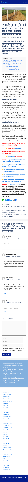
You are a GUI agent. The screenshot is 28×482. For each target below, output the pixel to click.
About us (4, 477)
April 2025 (6, 412)
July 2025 (5, 405)
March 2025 (6, 414)
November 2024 (7, 423)
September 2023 (7, 454)
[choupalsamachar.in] (5, 2)
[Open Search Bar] (19, 2)
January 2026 (6, 392)
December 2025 (7, 394)
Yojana (3, 208)
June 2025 (5, 407)
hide (10, 58)
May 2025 (5, 410)
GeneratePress (22, 480)
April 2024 (6, 438)
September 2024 (7, 427)
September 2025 (7, 401)
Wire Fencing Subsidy (19, 206)
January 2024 (6, 445)
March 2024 (6, 441)
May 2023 (5, 463)
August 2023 (6, 456)
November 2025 (7, 396)
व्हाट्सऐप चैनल (11, 157)
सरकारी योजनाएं (7, 204)
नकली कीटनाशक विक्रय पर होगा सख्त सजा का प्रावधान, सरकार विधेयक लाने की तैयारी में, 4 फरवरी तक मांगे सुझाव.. (13, 365)
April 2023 (6, 465)
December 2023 (7, 447)
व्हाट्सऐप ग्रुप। (18, 148)
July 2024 (5, 432)
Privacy (20, 477)
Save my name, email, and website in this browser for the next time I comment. (13, 349)
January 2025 (6, 419)
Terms (24, 477)
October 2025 (6, 399)
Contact (9, 477)
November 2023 (7, 450)
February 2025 (7, 416)
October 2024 (6, 425)
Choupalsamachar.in (15, 184)
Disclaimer (14, 477)
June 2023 (5, 461)
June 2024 (5, 434)
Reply (5, 246)
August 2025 (6, 403)
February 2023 (7, 469)
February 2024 (7, 443)
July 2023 (5, 458)
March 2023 (6, 467)
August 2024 (6, 430)
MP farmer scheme (8, 206)
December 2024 (7, 421)
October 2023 (6, 452)
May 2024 (5, 436)
